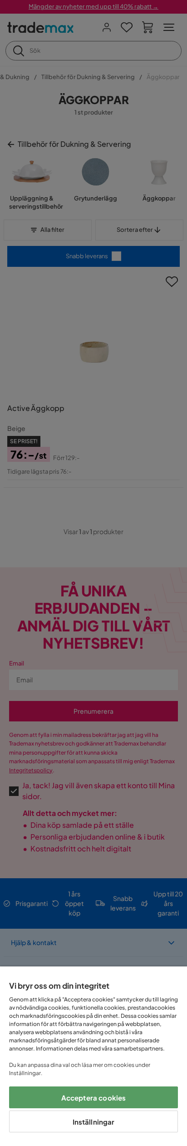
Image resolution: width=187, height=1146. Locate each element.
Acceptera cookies (93, 1097)
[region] (93, 1056)
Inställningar (94, 1121)
